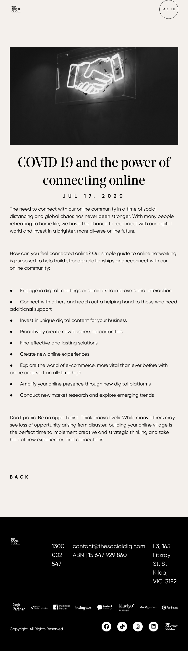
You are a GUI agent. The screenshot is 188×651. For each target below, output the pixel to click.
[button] (168, 9)
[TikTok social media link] (122, 626)
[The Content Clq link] (171, 626)
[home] (24, 9)
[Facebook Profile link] (106, 626)
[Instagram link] (138, 626)
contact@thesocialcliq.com (109, 546)
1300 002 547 (58, 555)
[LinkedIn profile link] (153, 626)
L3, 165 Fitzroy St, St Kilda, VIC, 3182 (165, 564)
